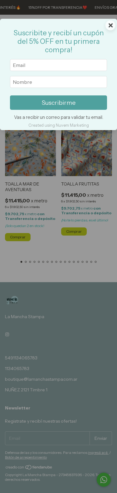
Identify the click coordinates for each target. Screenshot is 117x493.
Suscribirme (59, 102)
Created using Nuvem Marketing (58, 125)
